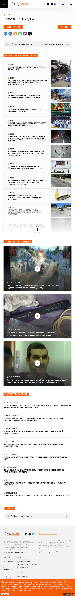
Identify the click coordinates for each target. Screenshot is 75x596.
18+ (45, 4)
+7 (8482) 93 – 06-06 (22, 568)
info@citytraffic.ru (22, 576)
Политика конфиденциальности (48, 534)
